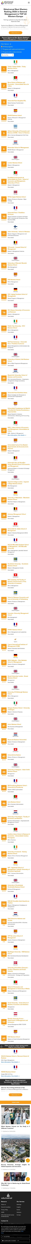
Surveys (19, 1215)
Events (18, 1210)
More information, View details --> (17, 435)
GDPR (2, 1212)
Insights (19, 1207)
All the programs (8, 47)
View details (11, 73)
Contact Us (4, 1221)
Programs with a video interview (12, 52)
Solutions (19, 1212)
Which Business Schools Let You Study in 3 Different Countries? (15, 1127)
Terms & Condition (5, 1207)
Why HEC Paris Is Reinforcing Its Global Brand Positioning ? (15, 1184)
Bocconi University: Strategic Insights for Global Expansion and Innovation (15, 1166)
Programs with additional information (14, 49)
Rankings (19, 1204)
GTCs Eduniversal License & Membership (7, 1215)
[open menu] (29, 2)
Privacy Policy (4, 1210)
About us (3, 1204)
